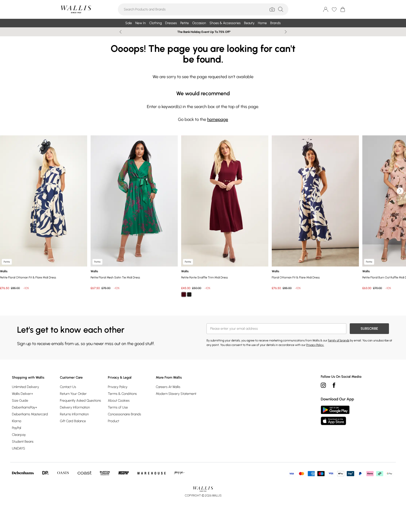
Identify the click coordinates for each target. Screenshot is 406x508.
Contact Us (68, 387)
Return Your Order (73, 394)
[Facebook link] (334, 385)
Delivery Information (75, 407)
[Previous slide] (120, 31)
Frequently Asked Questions (80, 400)
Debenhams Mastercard (30, 414)
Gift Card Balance (73, 421)
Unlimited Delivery (25, 387)
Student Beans (22, 441)
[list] (203, 218)
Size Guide (20, 400)
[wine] (183, 294)
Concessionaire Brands (124, 414)
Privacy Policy (117, 387)
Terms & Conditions (122, 394)
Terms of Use (118, 407)
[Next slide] (285, 31)
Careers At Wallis (168, 387)
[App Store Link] (335, 415)
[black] (189, 294)
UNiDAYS (18, 448)
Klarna (16, 421)
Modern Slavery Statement (176, 394)
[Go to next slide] (400, 190)
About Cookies (119, 400)
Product (113, 421)
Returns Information (74, 414)
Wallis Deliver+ (22, 394)
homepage (217, 119)
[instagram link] (323, 385)
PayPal (16, 428)
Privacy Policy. (315, 345)
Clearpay (19, 435)
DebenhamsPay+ (24, 407)
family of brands (338, 340)
